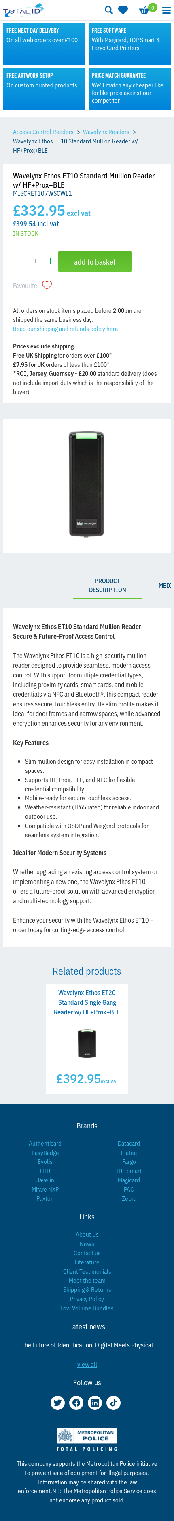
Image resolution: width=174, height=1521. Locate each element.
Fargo (129, 1161)
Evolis (45, 1161)
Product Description (107, 585)
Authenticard (45, 1143)
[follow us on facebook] (76, 1403)
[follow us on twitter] (58, 1403)
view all (87, 1364)
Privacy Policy (87, 1298)
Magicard (129, 1179)
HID (45, 1170)
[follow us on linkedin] (95, 1403)
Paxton (45, 1198)
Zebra (129, 1198)
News (87, 1243)
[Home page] (23, 10)
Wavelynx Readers (106, 131)
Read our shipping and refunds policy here (65, 328)
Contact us (87, 1252)
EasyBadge (45, 1152)
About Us (87, 1234)
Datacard (129, 1143)
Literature (87, 1262)
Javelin (45, 1179)
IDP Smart (129, 1170)
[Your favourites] (122, 10)
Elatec (129, 1152)
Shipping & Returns (87, 1289)
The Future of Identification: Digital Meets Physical (87, 1344)
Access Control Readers (43, 131)
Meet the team (87, 1280)
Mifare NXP (45, 1189)
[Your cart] (144, 10)
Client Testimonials (87, 1271)
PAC (129, 1189)
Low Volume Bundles (87, 1308)
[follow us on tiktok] (113, 1403)
